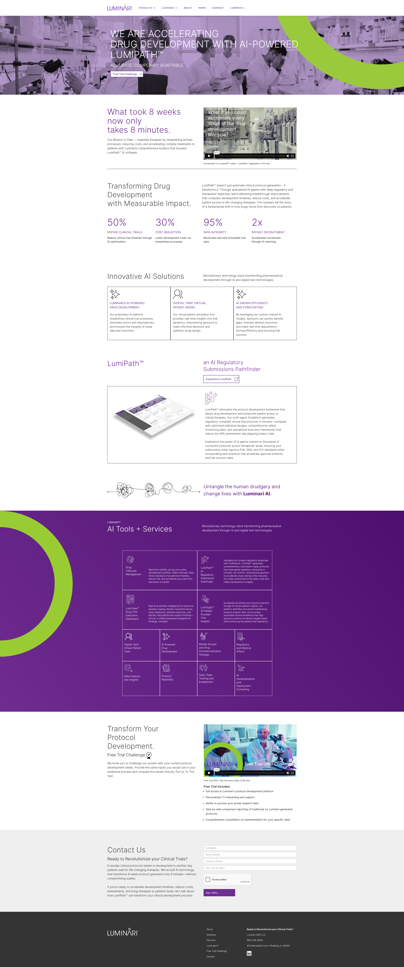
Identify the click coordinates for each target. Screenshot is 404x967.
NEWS (202, 7)
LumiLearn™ (213, 945)
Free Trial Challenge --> (127, 74)
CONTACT (218, 7)
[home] (120, 8)
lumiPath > (237, 7)
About (188, 7)
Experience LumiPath (218, 379)
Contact (211, 956)
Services (211, 940)
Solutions (211, 934)
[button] (147, 8)
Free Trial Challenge (217, 951)
